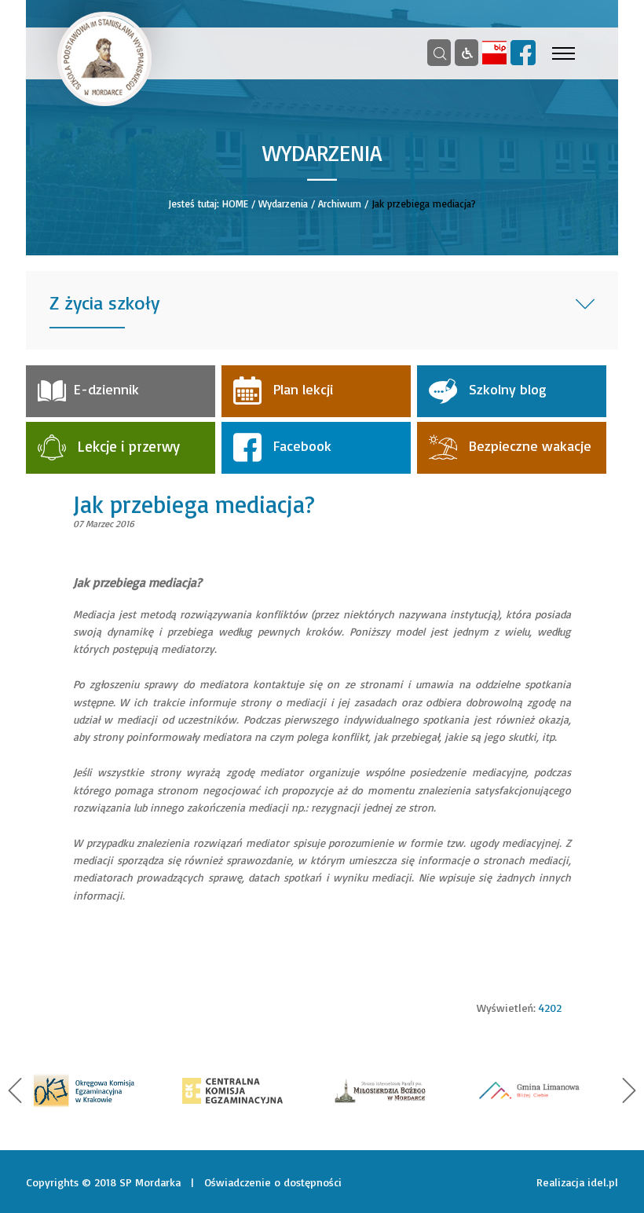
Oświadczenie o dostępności (273, 1182)
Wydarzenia (283, 203)
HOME (235, 203)
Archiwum (339, 203)
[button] (14, 1090)
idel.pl (602, 1182)
